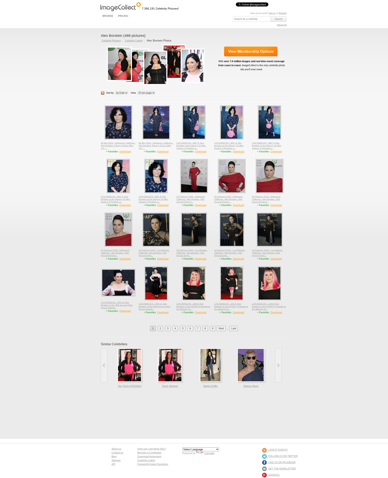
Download (125, 151)
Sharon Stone (250, 386)
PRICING (123, 16)
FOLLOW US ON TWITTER (283, 456)
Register (282, 13)
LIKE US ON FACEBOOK (282, 462)
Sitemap (116, 460)
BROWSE (107, 16)
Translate (209, 453)
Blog (114, 456)
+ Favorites (112, 151)
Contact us (117, 452)
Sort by (110, 92)
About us (116, 448)
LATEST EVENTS (278, 449)
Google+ (274, 475)
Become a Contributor (149, 452)
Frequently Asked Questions (152, 464)
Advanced (282, 25)
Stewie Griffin (210, 386)
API (113, 464)
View (133, 92)
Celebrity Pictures (111, 40)
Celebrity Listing (134, 40)
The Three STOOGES (129, 386)
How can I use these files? (151, 448)
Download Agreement (149, 456)
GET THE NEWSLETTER (282, 468)
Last (233, 328)
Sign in (272, 13)
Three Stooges (170, 386)
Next (221, 328)
